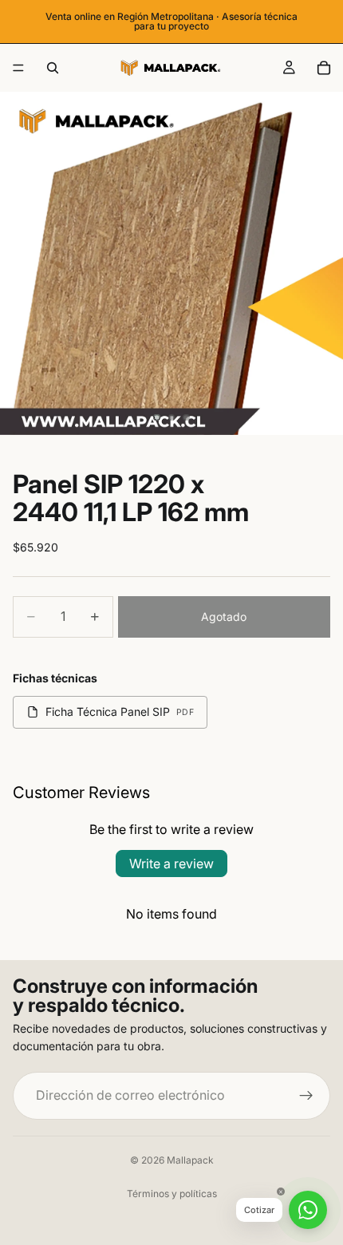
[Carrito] (323, 67)
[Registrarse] (306, 1095)
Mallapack (190, 1160)
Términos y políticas (172, 1194)
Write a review (171, 864)
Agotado (223, 616)
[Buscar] (52, 67)
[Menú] (18, 67)
